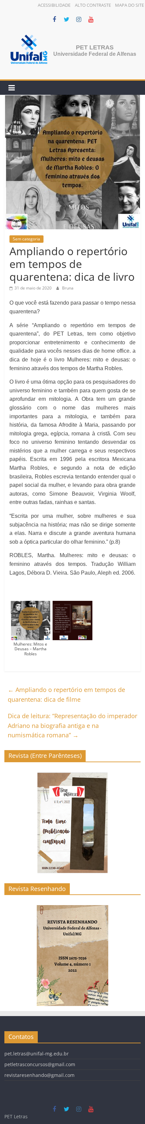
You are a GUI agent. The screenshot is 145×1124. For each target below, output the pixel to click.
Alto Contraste (93, 5)
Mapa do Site (129, 5)
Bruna (68, 288)
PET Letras (95, 47)
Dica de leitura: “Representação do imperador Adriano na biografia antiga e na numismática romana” (72, 725)
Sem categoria (26, 239)
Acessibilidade (54, 5)
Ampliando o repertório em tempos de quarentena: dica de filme (66, 694)
